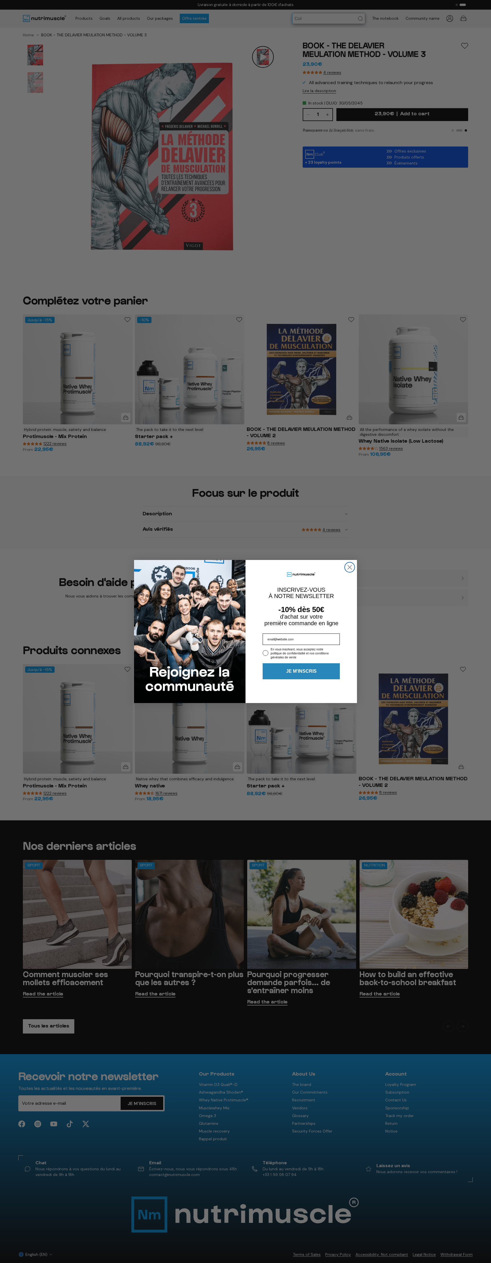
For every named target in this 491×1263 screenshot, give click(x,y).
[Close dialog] (350, 567)
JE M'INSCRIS (301, 671)
